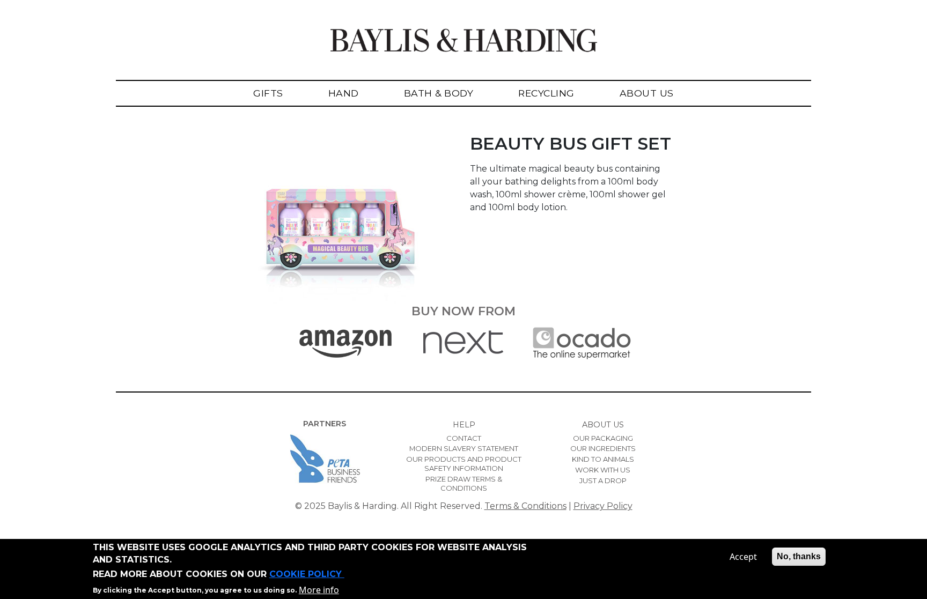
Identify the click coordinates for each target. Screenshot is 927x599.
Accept (743, 557)
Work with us (602, 469)
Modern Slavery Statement (463, 448)
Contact (463, 438)
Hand (343, 93)
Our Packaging (603, 438)
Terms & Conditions (525, 506)
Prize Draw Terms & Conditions (463, 483)
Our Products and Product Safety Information (463, 463)
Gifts (268, 93)
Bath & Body (439, 93)
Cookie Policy (306, 574)
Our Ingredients (603, 448)
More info (319, 589)
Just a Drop (603, 480)
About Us (647, 93)
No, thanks (799, 556)
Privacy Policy (602, 506)
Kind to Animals (603, 459)
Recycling (546, 93)
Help (464, 425)
